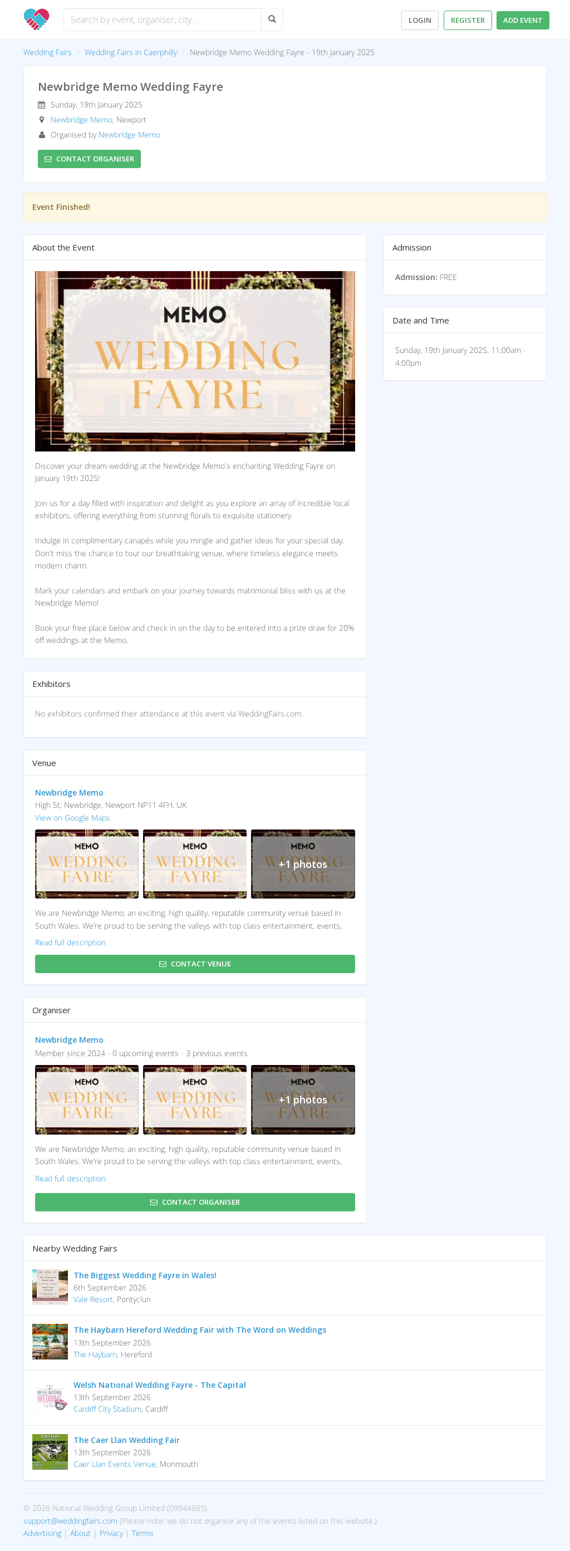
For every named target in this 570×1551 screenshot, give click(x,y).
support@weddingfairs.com (70, 1520)
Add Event (523, 20)
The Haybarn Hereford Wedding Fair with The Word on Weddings (199, 1329)
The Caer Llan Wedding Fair (126, 1440)
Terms (143, 1533)
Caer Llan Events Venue (114, 1464)
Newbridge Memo (81, 119)
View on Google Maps (72, 817)
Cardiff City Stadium (107, 1408)
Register (468, 20)
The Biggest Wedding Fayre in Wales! (145, 1275)
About (80, 1533)
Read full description (70, 942)
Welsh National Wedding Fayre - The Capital (159, 1385)
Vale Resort (93, 1299)
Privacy (111, 1533)
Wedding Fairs (47, 52)
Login (420, 20)
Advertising (42, 1533)
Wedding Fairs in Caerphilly (131, 52)
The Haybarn (95, 1354)
